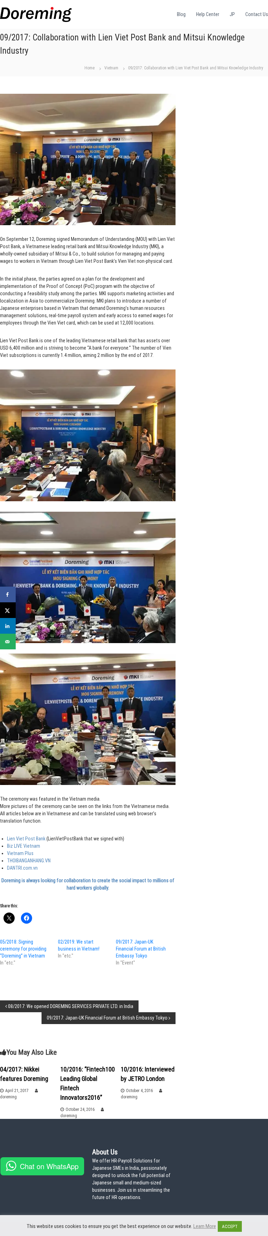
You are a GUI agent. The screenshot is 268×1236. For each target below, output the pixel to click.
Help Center (207, 14)
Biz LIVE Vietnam (23, 846)
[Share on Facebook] (8, 594)
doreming (8, 1096)
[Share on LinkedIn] (8, 626)
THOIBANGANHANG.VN (29, 860)
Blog (181, 14)
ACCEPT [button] (230, 1226)
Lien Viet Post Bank (26, 838)
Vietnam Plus (20, 853)
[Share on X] (8, 610)
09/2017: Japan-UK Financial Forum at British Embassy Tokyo (141, 949)
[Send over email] (8, 641)
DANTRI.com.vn (22, 868)
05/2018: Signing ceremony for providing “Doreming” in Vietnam (23, 949)
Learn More (204, 1226)
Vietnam (111, 68)
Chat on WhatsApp (49, 1166)
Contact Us (256, 14)
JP (232, 14)
